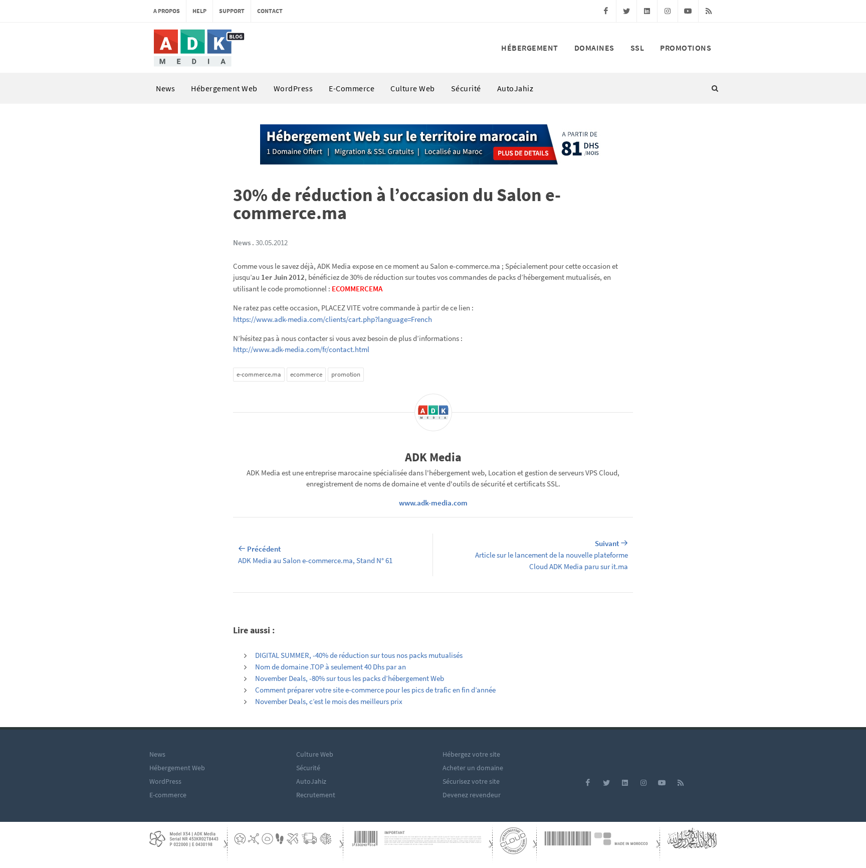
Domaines (594, 48)
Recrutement (315, 794)
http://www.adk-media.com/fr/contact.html (301, 349)
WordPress (293, 88)
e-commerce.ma (259, 374)
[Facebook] (606, 11)
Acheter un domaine (473, 767)
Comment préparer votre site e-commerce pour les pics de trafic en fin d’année (375, 690)
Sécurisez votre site (471, 781)
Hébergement (529, 48)
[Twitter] (626, 11)
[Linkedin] (647, 11)
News (165, 88)
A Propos (166, 11)
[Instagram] (668, 11)
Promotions (685, 48)
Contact (270, 11)
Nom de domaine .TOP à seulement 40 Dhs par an (330, 666)
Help (199, 11)
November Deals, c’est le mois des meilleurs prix (328, 701)
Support (232, 11)
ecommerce (306, 374)
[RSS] (709, 11)
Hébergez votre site (471, 754)
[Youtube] (688, 11)
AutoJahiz (515, 88)
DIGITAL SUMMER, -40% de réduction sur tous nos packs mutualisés (359, 655)
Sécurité (466, 88)
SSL (637, 48)
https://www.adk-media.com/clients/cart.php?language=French (332, 319)
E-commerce (351, 88)
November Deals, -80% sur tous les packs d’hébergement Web (349, 678)
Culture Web (412, 88)
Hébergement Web (224, 88)
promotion (345, 374)
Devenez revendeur (472, 794)
